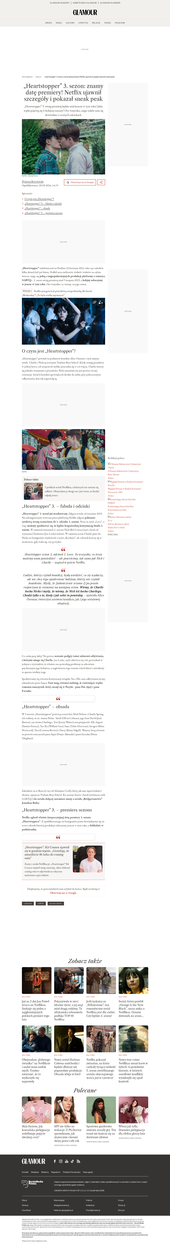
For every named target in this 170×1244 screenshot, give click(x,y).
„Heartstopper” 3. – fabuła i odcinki (43, 203)
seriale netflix (56, 903)
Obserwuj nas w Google (82, 182)
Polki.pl (89, 1200)
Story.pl (121, 1210)
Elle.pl (24, 1200)
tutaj (44, 1241)
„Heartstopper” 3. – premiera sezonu (44, 213)
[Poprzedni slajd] (23, 1110)
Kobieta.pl (90, 1205)
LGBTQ (41, 903)
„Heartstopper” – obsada (37, 208)
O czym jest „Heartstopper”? (39, 198)
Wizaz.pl (121, 1205)
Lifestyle (28, 903)
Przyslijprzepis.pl (93, 1210)
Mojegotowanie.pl (61, 1205)
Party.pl (25, 1205)
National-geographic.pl (63, 1210)
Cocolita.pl (26, 1210)
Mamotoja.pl (59, 1200)
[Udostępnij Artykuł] (101, 182)
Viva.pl (121, 1200)
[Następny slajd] (148, 1110)
